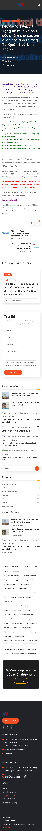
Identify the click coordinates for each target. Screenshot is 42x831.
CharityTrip (16, 571)
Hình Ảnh (21, 488)
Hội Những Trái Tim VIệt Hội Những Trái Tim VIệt (17, 619)
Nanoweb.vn (6, 827)
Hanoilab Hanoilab (31, 593)
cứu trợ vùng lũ (23, 588)
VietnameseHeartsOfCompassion (14, 649)
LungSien (6, 627)
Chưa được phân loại (21, 484)
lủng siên (15, 627)
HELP (5, 597)
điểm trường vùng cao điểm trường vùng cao (24, 653)
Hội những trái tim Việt (26, 614)
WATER (6, 653)
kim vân (6, 623)
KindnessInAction (17, 623)
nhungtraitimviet (13, 57)
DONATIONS (7, 593)
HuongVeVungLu (8, 601)
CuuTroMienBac (24, 584)
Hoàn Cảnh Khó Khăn (21, 491)
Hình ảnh (5, 788)
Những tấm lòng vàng (9, 803)
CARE (35, 567)
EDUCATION (18, 593)
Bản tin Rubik (26, 567)
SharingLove (22, 632)
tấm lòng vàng (33, 640)
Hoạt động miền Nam (9, 796)
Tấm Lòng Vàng (21, 506)
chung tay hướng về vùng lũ (11, 575)
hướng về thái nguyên (10, 614)
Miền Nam (15, 21)
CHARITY (6, 571)
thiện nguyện (33, 632)
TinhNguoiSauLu (19, 636)
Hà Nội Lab (28, 610)
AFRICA (6, 567)
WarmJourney (32, 649)
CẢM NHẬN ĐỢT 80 (9, 588)
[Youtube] (7, 727)
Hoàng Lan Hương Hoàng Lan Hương (21, 597)
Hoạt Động (6, 21)
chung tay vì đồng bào (30, 575)
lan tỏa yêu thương (32, 623)
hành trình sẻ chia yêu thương (12, 610)
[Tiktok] (11, 727)
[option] (21, 287)
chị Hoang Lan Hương (10, 584)
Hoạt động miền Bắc (9, 792)
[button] (39, 5)
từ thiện (6, 645)
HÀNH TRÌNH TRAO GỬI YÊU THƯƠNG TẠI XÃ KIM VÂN (18, 606)
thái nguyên (7, 636)
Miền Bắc (21, 499)
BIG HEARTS (15, 567)
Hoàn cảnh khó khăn (9, 799)
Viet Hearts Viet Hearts (29, 645)
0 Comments (9, 65)
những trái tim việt (9, 632)
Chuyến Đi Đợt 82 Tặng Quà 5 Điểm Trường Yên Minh (18, 580)
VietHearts (15, 645)
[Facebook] (3, 727)
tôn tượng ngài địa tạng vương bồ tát (14, 640)
